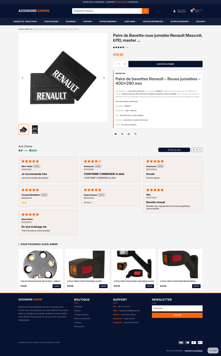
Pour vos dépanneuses (153, 21)
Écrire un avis (174, 150)
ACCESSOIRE (30, 299)
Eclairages (71, 21)
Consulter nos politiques (194, 351)
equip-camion (124, 318)
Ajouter (56, 286)
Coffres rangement (108, 21)
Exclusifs (200, 21)
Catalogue (78, 306)
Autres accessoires (180, 21)
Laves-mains (129, 21)
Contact (77, 310)
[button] (119, 47)
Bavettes (28, 29)
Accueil (21, 29)
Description (158, 73)
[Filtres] (193, 150)
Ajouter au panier (165, 64)
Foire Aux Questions (82, 318)
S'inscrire (177, 315)
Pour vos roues (51, 21)
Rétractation (79, 326)
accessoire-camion (124, 314)
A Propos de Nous (81, 314)
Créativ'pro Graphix (53, 342)
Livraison (77, 322)
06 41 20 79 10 (121, 306)
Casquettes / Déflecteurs (25, 21)
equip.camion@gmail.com (126, 310)
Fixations (87, 21)
